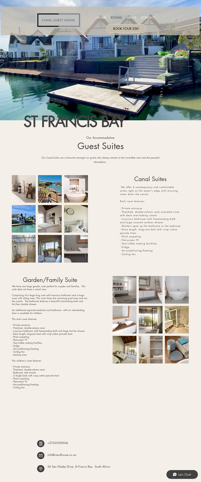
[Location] (40, 468)
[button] (24, 189)
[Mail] (40, 455)
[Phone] (40, 443)
